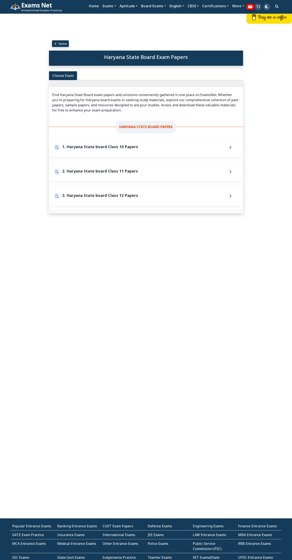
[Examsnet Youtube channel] (250, 7)
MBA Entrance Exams (255, 534)
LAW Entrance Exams (209, 534)
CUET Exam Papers (118, 526)
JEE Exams (156, 534)
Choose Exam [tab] (63, 75)
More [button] (237, 5)
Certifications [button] (214, 5)
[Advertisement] (24, 78)
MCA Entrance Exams (29, 543)
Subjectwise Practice (119, 557)
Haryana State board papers (146, 126)
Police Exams (158, 543)
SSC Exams (20, 557)
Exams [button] (108, 5)
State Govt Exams (71, 557)
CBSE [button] (192, 5)
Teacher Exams (160, 557)
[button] (258, 6)
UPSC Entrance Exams (255, 557)
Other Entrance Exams (120, 543)
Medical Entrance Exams (76, 543)
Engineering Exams (208, 526)
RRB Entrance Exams (254, 543)
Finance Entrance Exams (257, 526)
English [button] (175, 5)
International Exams (119, 534)
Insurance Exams (71, 534)
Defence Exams (160, 526)
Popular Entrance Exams (31, 526)
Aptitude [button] (127, 5)
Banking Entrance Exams (77, 526)
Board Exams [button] (152, 5)
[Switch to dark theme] (267, 7)
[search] (277, 6)
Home (94, 5)
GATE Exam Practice (28, 534)
